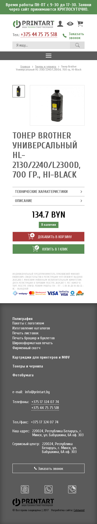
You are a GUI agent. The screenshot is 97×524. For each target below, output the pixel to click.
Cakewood (79, 510)
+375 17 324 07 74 (45, 402)
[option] (18, 91)
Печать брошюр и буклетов (33, 338)
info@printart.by (37, 392)
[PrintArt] (33, 23)
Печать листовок (25, 333)
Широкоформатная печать (32, 343)
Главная (25, 66)
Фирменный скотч (26, 348)
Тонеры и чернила (45, 66)
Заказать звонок (50, 468)
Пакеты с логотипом (28, 323)
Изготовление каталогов (31, 328)
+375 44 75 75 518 (39, 34)
